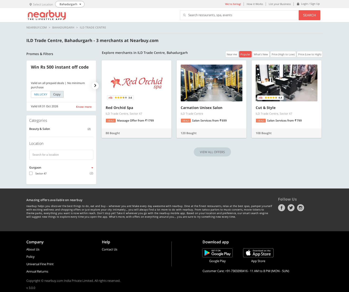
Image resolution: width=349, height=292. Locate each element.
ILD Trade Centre (93, 27)
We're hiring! (233, 4)
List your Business (280, 4)
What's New (261, 54)
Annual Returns (37, 271)
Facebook (281, 207)
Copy (57, 94)
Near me (232, 54)
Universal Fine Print (40, 264)
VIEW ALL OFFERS (212, 152)
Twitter (291, 207)
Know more (84, 107)
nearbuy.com (36, 27)
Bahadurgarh (63, 27)
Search (309, 15)
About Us (32, 249)
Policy (30, 256)
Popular (245, 54)
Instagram (300, 207)
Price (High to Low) (283, 54)
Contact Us (109, 249)
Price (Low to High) (309, 54)
